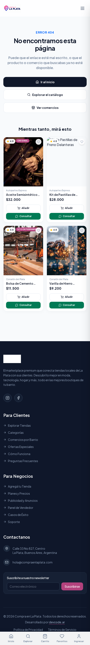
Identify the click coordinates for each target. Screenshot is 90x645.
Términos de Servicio (62, 629)
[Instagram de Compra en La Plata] (7, 398)
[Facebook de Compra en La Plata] (18, 398)
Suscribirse (72, 586)
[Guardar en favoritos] (38, 142)
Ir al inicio (48, 82)
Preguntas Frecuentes (23, 461)
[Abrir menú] (82, 8)
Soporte (14, 522)
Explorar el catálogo (47, 95)
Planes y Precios (19, 493)
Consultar (25, 216)
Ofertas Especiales (21, 447)
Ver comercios (48, 107)
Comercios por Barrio (23, 439)
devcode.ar (57, 622)
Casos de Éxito (18, 515)
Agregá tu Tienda (19, 486)
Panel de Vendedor (20, 507)
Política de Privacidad (28, 629)
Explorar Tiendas (19, 425)
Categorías (16, 432)
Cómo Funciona (19, 454)
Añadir (25, 208)
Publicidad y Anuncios (23, 500)
